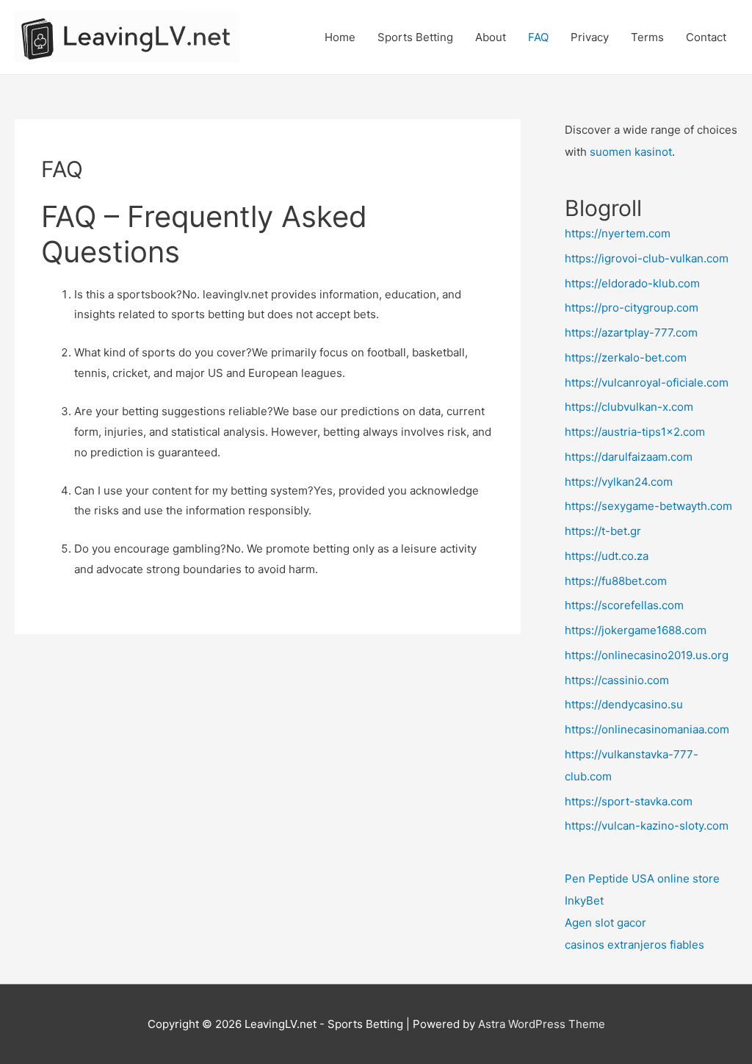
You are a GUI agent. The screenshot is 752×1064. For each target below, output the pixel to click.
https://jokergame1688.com (635, 630)
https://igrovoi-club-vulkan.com (646, 258)
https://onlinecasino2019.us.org (646, 655)
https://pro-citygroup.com (631, 307)
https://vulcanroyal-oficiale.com (646, 382)
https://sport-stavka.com (629, 801)
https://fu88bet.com (616, 581)
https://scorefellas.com (624, 605)
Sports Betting (415, 37)
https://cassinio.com (617, 680)
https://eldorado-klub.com (632, 283)
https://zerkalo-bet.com (626, 357)
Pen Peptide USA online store (642, 878)
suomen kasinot (631, 152)
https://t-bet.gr (603, 531)
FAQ (538, 37)
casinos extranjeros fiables (634, 945)
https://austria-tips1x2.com (635, 432)
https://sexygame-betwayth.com (648, 506)
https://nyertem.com (617, 233)
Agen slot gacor (605, 923)
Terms (647, 37)
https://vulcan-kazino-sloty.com (646, 826)
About (490, 37)
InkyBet (584, 900)
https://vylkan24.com (619, 482)
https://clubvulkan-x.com (629, 407)
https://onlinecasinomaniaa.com (647, 729)
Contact (706, 37)
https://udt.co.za (606, 556)
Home (340, 37)
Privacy (590, 37)
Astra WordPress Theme (541, 1024)
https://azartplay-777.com (631, 332)
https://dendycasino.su (624, 704)
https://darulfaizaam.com (629, 457)
